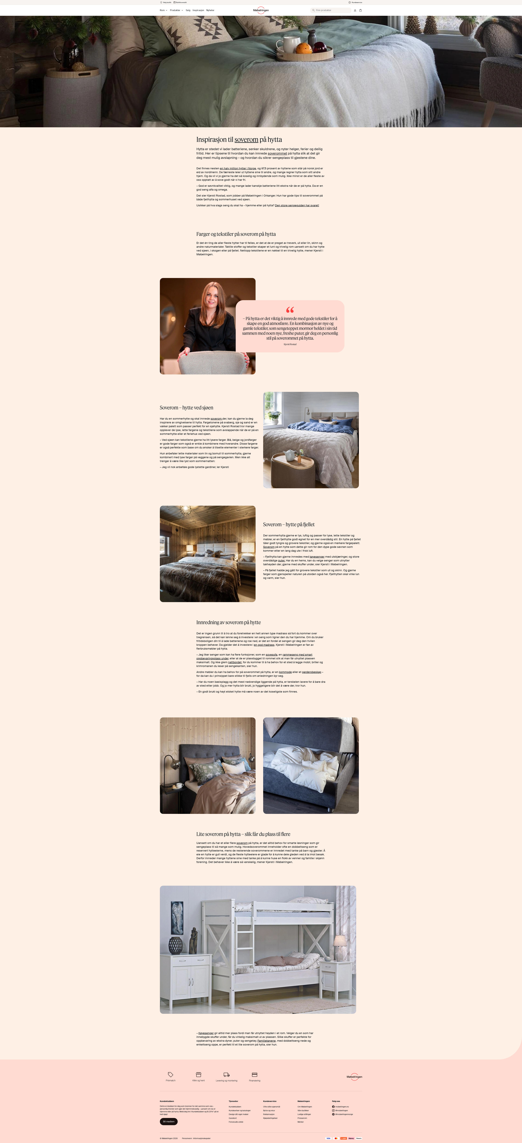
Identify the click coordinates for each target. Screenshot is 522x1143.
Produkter (175, 10)
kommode (285, 672)
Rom (162, 10)
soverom (246, 139)
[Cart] (360, 10)
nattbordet (235, 662)
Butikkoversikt (181, 2)
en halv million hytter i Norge (238, 168)
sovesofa (271, 654)
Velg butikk (167, 2)
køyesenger (317, 556)
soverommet (277, 153)
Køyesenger (206, 1033)
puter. (281, 560)
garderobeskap (311, 672)
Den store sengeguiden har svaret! (297, 205)
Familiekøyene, (266, 1040)
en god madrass (264, 645)
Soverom (269, 547)
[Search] (313, 10)
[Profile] (355, 10)
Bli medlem (168, 1121)
